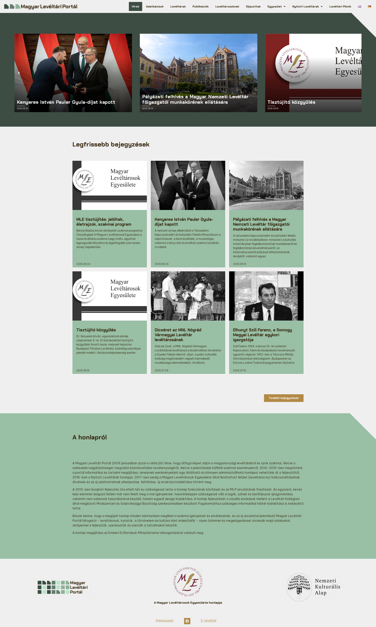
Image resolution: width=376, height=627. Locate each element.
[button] (18, 73)
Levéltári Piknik (340, 6)
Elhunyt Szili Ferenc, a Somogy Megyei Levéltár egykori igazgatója (262, 334)
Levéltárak (178, 6)
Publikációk (201, 6)
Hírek (135, 6)
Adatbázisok (155, 6)
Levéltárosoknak (227, 6)
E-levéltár (209, 620)
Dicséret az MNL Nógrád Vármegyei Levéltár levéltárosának (178, 334)
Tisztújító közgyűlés (96, 330)
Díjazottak (253, 6)
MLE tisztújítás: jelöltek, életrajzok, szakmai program (103, 222)
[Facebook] (187, 621)
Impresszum (165, 620)
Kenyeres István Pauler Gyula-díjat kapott (184, 222)
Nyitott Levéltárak (305, 6)
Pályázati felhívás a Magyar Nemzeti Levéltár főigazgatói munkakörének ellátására (261, 224)
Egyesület (275, 6)
